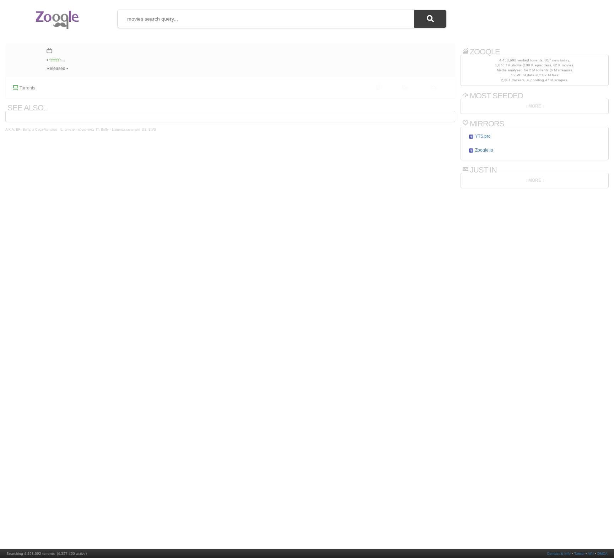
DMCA (602, 554)
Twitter (579, 554)
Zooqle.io (483, 150)
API (591, 554)
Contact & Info (559, 554)
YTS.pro (482, 136)
